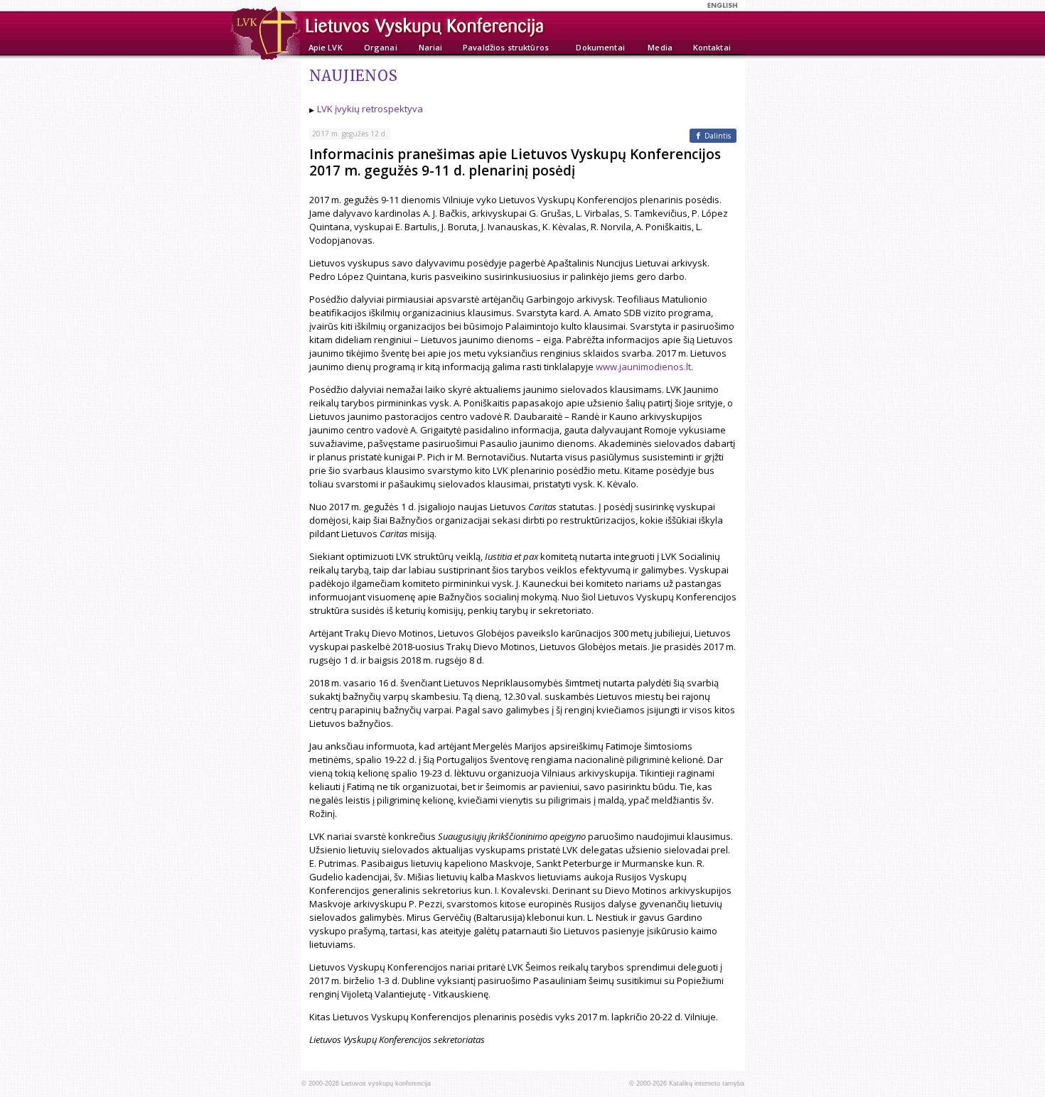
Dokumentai (600, 47)
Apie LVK (326, 47)
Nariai (431, 47)
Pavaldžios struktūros (506, 47)
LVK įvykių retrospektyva (370, 108)
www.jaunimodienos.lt (643, 366)
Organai (380, 47)
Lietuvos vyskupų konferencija (386, 1083)
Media (660, 47)
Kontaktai (712, 47)
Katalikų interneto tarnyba (706, 1083)
